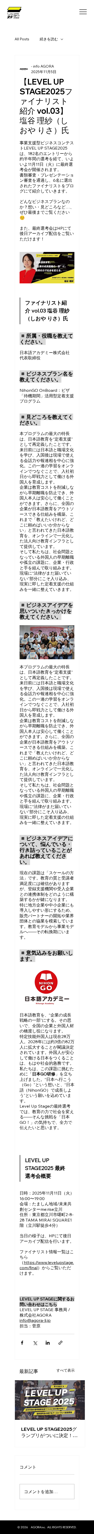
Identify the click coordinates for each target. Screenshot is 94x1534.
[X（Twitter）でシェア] (34, 1342)
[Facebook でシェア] (22, 1342)
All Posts (22, 39)
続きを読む (49, 39)
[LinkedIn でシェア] (47, 1342)
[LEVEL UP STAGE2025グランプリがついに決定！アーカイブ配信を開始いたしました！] (50, 1400)
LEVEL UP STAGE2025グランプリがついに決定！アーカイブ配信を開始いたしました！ (49, 1432)
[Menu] (83, 11)
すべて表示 (65, 1370)
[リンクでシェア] (60, 1342)
